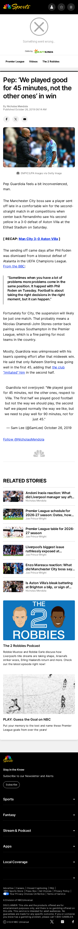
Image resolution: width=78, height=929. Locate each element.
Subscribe (11, 784)
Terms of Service (56, 893)
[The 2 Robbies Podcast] (39, 620)
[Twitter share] (15, 119)
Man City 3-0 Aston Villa (38, 239)
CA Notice (39, 893)
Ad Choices (45, 891)
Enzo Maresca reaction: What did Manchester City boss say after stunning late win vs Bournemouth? (49, 567)
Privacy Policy (61, 891)
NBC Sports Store (13, 891)
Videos (33, 61)
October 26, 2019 (58, 428)
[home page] (16, 7)
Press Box (31, 891)
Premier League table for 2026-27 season (50, 531)
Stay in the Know (13, 769)
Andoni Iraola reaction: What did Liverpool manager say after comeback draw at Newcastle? (50, 495)
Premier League (15, 61)
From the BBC (14, 266)
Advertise (8, 888)
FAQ (52, 888)
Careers (20, 888)
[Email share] (24, 119)
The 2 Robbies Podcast (21, 646)
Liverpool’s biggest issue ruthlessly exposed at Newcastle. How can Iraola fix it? (48, 549)
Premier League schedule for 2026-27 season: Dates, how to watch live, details (48, 513)
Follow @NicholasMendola (23, 439)
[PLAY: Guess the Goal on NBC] (39, 694)
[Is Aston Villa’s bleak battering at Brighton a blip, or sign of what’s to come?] (13, 586)
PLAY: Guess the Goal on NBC (27, 719)
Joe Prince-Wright (36, 518)
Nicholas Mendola (17, 106)
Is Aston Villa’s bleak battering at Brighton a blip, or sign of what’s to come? (49, 585)
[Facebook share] (6, 119)
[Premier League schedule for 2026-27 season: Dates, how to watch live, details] (13, 514)
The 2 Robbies (50, 61)
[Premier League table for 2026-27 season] (13, 532)
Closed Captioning (37, 888)
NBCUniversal (25, 900)
